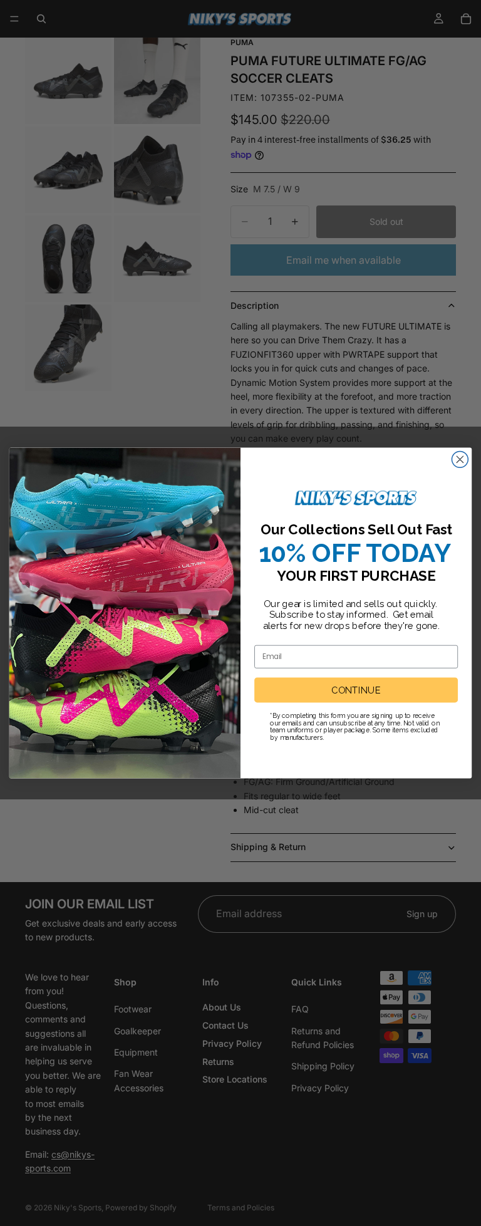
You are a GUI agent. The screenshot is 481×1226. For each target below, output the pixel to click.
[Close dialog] (460, 459)
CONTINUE (355, 690)
